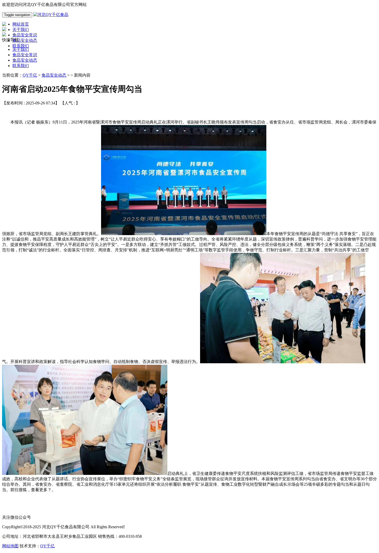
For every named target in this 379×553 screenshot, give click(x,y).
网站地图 (10, 546)
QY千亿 (30, 75)
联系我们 (20, 65)
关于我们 (20, 49)
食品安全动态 (24, 60)
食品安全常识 (24, 55)
